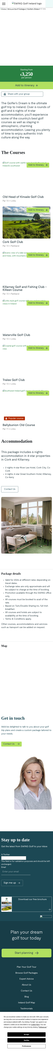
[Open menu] (3, 3)
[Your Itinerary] (49, 3)
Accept (26, 1034)
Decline (26, 1040)
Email (3, 867)
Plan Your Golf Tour (26, 967)
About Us (26, 985)
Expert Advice (26, 979)
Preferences (26, 1046)
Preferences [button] (42, 1027)
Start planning (24, 953)
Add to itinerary (25, 85)
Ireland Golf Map (26, 1003)
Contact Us (9, 489)
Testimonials (26, 1009)
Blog (26, 997)
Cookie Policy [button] (35, 1024)
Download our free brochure (32, 899)
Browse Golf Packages (26, 973)
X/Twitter (5, 855)
